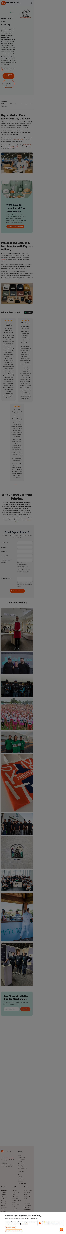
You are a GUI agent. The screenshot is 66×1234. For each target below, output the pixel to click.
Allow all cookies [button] (10, 1227)
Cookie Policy (24, 1224)
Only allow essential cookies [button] (14, 1231)
